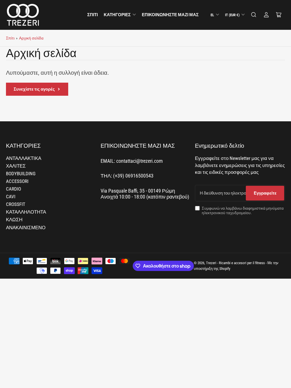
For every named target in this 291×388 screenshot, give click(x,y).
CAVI (10, 196)
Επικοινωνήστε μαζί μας (170, 14)
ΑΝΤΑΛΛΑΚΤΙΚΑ (23, 158)
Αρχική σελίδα (31, 38)
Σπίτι (92, 14)
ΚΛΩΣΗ (14, 219)
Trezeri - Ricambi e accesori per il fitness (235, 263)
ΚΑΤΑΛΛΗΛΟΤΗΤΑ (26, 212)
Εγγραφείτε (265, 193)
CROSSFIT (15, 204)
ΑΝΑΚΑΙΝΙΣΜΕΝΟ (25, 227)
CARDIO (13, 189)
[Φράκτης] (254, 15)
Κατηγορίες (117, 14)
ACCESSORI (17, 181)
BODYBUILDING (21, 173)
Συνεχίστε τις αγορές (34, 89)
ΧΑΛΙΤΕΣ (16, 166)
